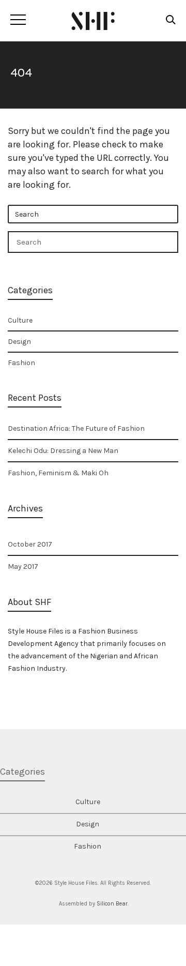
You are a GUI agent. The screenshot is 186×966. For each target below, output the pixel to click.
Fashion (21, 362)
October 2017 (30, 544)
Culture (20, 320)
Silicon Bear (112, 903)
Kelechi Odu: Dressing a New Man (63, 450)
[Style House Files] (93, 21)
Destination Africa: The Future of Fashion (76, 428)
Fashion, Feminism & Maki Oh (58, 473)
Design (19, 341)
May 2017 (23, 566)
